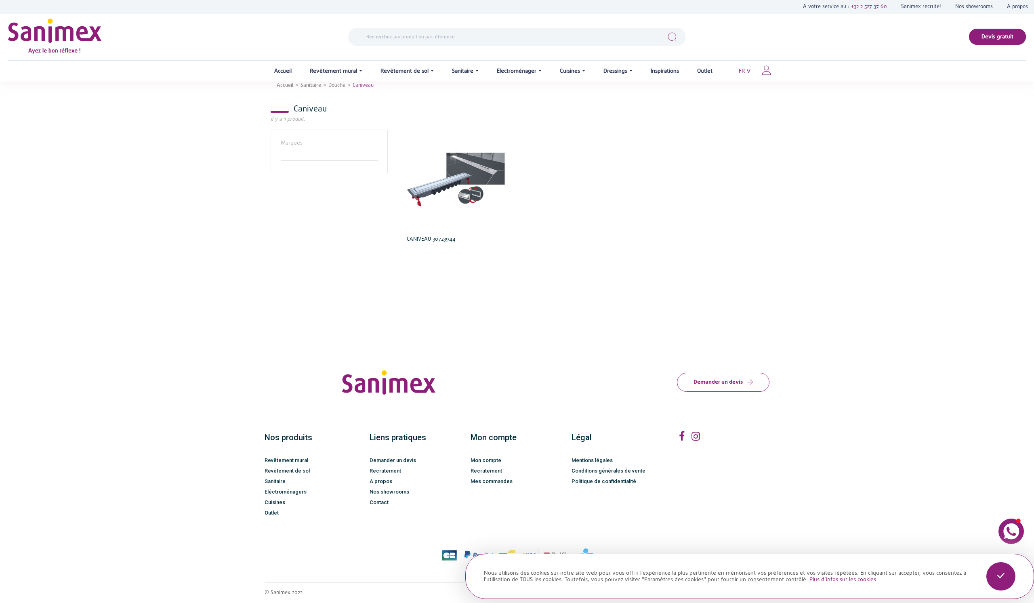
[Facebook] (682, 436)
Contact (379, 502)
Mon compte (486, 460)
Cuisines (275, 502)
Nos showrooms (974, 6)
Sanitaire (275, 481)
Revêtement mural (286, 460)
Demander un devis (718, 382)
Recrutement (385, 471)
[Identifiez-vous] (766, 70)
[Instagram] (696, 436)
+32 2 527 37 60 (869, 6)
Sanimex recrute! (921, 6)
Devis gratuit (997, 37)
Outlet (272, 513)
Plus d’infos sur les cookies (842, 579)
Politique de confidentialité (604, 481)
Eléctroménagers (286, 492)
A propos (1017, 6)
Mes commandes (492, 481)
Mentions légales (592, 460)
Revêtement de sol (287, 471)
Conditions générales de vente (608, 471)
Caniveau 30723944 (431, 239)
